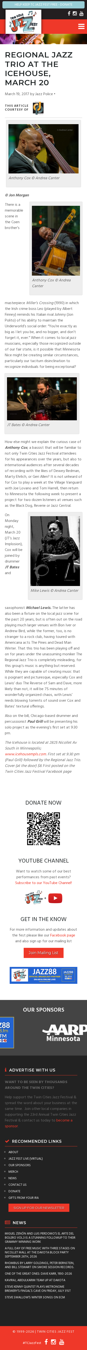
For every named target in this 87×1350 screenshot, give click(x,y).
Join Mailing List (43, 952)
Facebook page (62, 935)
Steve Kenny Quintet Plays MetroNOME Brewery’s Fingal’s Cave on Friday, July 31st (38, 1288)
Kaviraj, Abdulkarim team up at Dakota (35, 1280)
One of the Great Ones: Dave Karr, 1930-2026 (38, 1273)
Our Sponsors (19, 1165)
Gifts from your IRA (23, 1197)
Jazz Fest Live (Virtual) (25, 1158)
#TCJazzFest (32, 1343)
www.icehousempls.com (25, 754)
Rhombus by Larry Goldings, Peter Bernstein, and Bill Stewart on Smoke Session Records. (39, 1265)
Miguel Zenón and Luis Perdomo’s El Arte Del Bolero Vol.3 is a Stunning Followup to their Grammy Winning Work (40, 1237)
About (13, 1152)
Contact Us (17, 1184)
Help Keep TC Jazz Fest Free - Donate (43, 4)
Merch (13, 1171)
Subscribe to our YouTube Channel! (43, 883)
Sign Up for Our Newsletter (39, 1208)
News (12, 1178)
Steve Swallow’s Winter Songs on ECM (35, 1297)
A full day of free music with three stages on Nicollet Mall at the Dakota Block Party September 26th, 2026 (40, 1252)
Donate (14, 1191)
